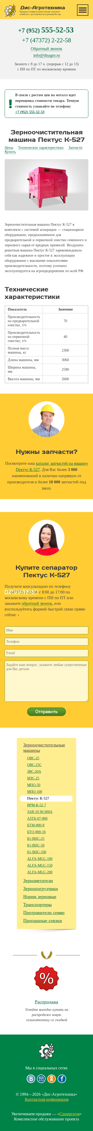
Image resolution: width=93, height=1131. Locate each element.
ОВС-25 (33, 758)
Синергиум (69, 1114)
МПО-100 (34, 792)
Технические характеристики (41, 148)
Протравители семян (44, 912)
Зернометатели (38, 880)
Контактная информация (46, 1099)
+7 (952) (46, 30)
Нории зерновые (39, 896)
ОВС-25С (34, 765)
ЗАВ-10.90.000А (39, 812)
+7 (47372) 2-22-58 (46, 40)
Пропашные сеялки (42, 920)
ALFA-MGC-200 (39, 872)
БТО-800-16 (36, 832)
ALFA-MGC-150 (39, 865)
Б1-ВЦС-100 (36, 852)
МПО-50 (33, 785)
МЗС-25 (33, 778)
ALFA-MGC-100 (39, 859)
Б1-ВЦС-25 (35, 839)
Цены (9, 148)
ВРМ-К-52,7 (36, 805)
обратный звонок (37, 603)
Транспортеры (37, 904)
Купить (10, 152)
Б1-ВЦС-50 (35, 845)
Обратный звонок (46, 48)
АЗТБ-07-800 (37, 818)
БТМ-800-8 (35, 825)
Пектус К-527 (38, 798)
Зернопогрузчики (40, 888)
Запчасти (75, 148)
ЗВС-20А (34, 772)
